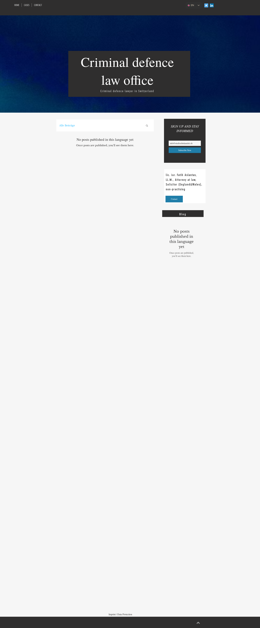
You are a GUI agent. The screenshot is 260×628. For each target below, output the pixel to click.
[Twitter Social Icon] (206, 5)
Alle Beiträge (67, 125)
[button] (146, 125)
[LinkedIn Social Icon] (212, 5)
